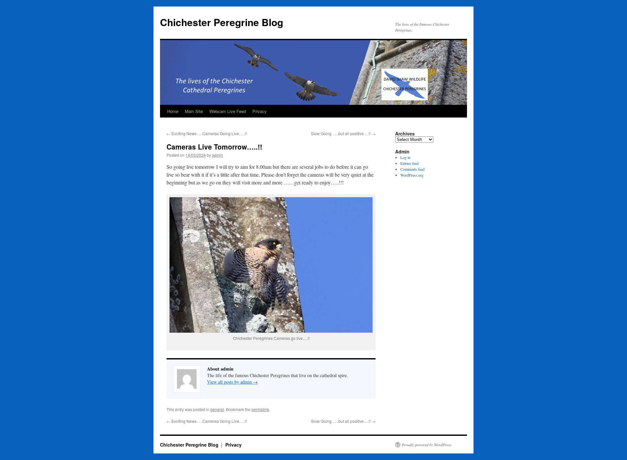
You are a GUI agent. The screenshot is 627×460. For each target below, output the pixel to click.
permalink (260, 409)
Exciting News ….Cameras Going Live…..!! (207, 133)
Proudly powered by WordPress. (427, 444)
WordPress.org (412, 175)
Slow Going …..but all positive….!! (343, 133)
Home (172, 111)
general (217, 409)
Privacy (259, 111)
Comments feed (412, 169)
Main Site (194, 111)
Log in (405, 157)
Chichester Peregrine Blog (221, 22)
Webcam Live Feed (227, 111)
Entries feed (409, 163)
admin (217, 155)
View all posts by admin (232, 382)
